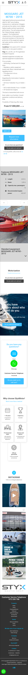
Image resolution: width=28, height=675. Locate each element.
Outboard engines (14, 612)
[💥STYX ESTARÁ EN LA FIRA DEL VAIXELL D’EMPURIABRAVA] (14, 495)
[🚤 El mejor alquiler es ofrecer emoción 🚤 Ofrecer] (14, 567)
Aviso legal (4, 664)
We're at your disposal (14, 645)
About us (14, 638)
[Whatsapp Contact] (3, 671)
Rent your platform (14, 621)
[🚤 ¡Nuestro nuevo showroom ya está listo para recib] (14, 519)
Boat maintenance (14, 630)
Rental (14, 619)
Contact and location (14, 640)
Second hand (14, 616)
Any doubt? (14, 643)
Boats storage (14, 632)
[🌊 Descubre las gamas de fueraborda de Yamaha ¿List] (14, 543)
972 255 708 (14, 375)
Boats (14, 605)
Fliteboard (14, 611)
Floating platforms (14, 609)
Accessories (14, 614)
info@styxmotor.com (14, 655)
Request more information (14, 138)
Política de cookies (22, 664)
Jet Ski (14, 625)
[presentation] (4, 202)
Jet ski (14, 607)
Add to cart (7, 131)
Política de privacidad (12, 664)
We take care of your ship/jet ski (14, 628)
